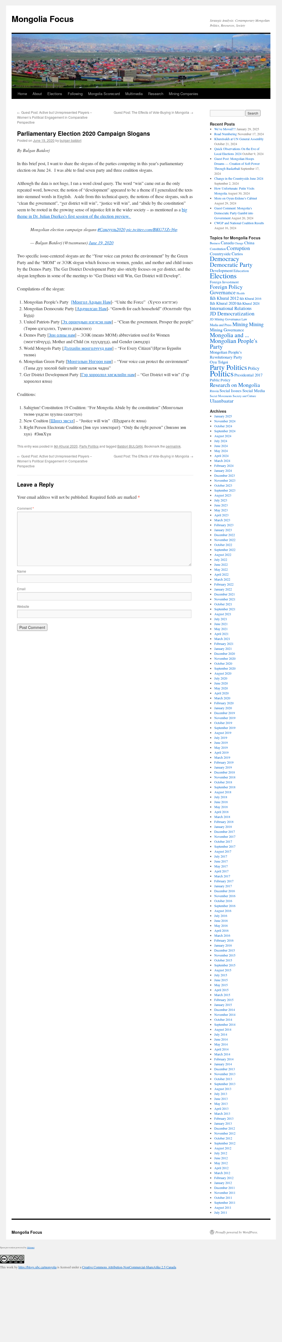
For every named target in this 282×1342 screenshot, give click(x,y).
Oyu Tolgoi (219, 362)
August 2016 (222, 910)
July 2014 (220, 1034)
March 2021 (222, 638)
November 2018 (224, 777)
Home (22, 93)
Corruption (238, 248)
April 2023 (221, 515)
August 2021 (222, 614)
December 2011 (224, 1187)
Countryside (220, 253)
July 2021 (220, 619)
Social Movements (221, 396)
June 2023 (221, 505)
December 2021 (224, 594)
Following (75, 93)
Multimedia (134, 93)
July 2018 (220, 797)
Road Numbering (225, 134)
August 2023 (222, 495)
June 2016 (221, 920)
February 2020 (224, 703)
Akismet (30, 1247)
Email (21, 588)
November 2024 (224, 421)
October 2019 (223, 722)
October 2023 (223, 485)
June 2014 (221, 1039)
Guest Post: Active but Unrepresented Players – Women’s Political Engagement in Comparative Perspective (54, 117)
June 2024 (221, 445)
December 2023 (224, 475)
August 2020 (222, 673)
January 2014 (223, 1064)
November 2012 (224, 1133)
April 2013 (221, 1108)
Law (244, 319)
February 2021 (224, 643)
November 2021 (224, 599)
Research (155, 93)
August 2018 (222, 792)
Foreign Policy (226, 286)
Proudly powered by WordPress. (236, 1232)
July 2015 (220, 975)
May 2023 (221, 510)
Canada (227, 242)
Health (241, 293)
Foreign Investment (224, 281)
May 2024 (221, 450)
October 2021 (223, 604)
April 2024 (221, 455)
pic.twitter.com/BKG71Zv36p (151, 229)
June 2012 (221, 1158)
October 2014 (223, 1019)
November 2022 (224, 539)
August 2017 (222, 851)
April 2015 (221, 990)
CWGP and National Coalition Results (239, 223)
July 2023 (220, 500)
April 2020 (221, 693)
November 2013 (224, 1074)
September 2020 (224, 668)
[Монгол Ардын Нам (91, 302)
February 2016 (224, 940)
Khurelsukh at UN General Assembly (239, 139)
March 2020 (222, 698)
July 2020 (220, 678)
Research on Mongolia (235, 385)
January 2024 (223, 470)
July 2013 (220, 1093)
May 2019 (221, 747)
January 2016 (223, 945)
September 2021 (224, 609)
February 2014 (224, 1059)
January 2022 (223, 589)
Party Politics (89, 446)
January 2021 (223, 648)
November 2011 (224, 1192)
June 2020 (221, 683)
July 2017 (220, 856)
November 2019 (224, 718)
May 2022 (221, 569)
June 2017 (221, 861)
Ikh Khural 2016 (250, 298)
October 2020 (223, 663)
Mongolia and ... (229, 335)
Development (221, 270)
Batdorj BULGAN (130, 446)
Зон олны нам (62, 335)
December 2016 (224, 891)
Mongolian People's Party (233, 343)
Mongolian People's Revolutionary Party (226, 355)
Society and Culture (244, 396)
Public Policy (220, 380)
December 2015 (224, 950)
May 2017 (221, 866)
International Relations (231, 308)
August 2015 (222, 970)
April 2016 (221, 930)
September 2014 (224, 1024)
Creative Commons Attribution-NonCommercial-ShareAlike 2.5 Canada (129, 1267)
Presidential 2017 (248, 375)
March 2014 (222, 1054)
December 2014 (224, 1009)
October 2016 (223, 901)
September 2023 (224, 490)
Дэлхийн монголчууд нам (88, 348)
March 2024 (222, 460)
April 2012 (221, 1168)
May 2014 (221, 1044)
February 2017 (224, 881)
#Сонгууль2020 (111, 229)
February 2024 (224, 465)
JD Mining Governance (225, 319)
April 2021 (221, 633)
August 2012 (222, 1148)
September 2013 (224, 1084)
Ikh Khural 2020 (66, 446)
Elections (54, 93)
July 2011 (220, 1212)
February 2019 (224, 762)
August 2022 (222, 554)
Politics (222, 373)
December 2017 (224, 831)
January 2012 (223, 1182)
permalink (173, 446)
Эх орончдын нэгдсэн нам (87, 322)
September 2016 (224, 905)
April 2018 (221, 811)
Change (239, 243)
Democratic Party (231, 264)
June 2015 (221, 980)
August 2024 (222, 436)
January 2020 (223, 708)
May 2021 (221, 628)
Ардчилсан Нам (92, 308)
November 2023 (224, 480)
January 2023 (223, 530)
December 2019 (224, 713)
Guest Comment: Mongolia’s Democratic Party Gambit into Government (233, 213)
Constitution (218, 248)
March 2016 (222, 935)
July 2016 (220, 915)
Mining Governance (227, 329)
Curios (237, 253)
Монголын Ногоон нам (89, 361)
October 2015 (223, 960)
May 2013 (221, 1103)
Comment (25, 508)
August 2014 (222, 1029)
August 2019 (222, 732)
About (37, 93)
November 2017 (224, 836)
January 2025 (223, 416)
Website (23, 606)
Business (215, 243)
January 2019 (223, 767)
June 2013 (221, 1098)
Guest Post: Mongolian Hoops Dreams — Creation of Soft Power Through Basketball (237, 163)
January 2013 (223, 1123)
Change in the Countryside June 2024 (238, 178)
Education (241, 270)
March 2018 (222, 816)
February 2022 (224, 584)
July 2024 (220, 441)
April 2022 (221, 574)
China (249, 242)
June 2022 (221, 564)
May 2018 (221, 807)
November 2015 (224, 955)
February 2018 (224, 821)
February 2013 (224, 1118)
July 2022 (220, 559)
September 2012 (224, 1143)
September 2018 (224, 787)
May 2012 (221, 1163)
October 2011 (223, 1197)
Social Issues (230, 390)
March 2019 (222, 757)
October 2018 (223, 782)
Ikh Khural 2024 (248, 303)
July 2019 (220, 737)
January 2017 (223, 886)
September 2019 (224, 727)
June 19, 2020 (101, 242)
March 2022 (222, 579)
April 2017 (221, 871)
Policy (253, 368)
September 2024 (224, 431)
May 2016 (221, 925)
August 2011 (222, 1207)
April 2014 (221, 1049)
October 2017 (223, 841)
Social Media (253, 390)
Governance (223, 292)
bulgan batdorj (71, 140)
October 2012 (223, 1138)
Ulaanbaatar (222, 401)
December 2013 (224, 1069)
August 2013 (222, 1088)
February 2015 (224, 999)
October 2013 (223, 1079)
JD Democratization (232, 313)
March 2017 (222, 876)
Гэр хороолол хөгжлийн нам (108, 374)
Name (21, 571)
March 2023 (222, 520)
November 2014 (224, 1014)
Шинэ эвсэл (62, 420)
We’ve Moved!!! (225, 129)
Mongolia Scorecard (104, 93)
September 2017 (224, 846)
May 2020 (221, 688)
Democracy (224, 258)
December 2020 (224, 653)
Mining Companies (183, 93)
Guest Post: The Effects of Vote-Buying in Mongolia (153, 112)
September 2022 (224, 549)
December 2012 (224, 1128)
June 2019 (221, 742)
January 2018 (223, 826)
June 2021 (221, 624)
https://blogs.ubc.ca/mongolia (37, 1267)
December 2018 (224, 772)
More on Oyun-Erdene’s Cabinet (235, 198)
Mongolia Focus (43, 18)
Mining (240, 324)
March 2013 (222, 1113)
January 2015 (223, 1004)
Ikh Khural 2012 (224, 298)
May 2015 (221, 985)
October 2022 (223, 544)
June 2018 (221, 802)
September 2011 (224, 1202)
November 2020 (224, 658)
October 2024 (223, 426)
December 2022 (224, 535)
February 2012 (224, 1177)
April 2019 (221, 752)
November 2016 (224, 896)
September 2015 (224, 965)
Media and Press (221, 325)
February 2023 (224, 525)
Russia (214, 391)
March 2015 (222, 994)
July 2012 (220, 1153)
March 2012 (222, 1173)
